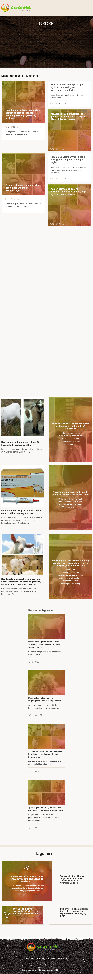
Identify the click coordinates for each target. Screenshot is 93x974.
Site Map (29, 958)
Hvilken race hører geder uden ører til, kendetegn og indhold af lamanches (70, 426)
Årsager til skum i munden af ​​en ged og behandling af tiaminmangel (22, 188)
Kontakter (62, 958)
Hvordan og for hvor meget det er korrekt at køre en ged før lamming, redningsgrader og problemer (23, 114)
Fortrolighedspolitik (46, 958)
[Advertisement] (46, 42)
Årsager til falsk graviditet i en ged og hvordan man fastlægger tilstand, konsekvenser (68, 117)
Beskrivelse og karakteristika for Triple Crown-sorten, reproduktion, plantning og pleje (74, 912)
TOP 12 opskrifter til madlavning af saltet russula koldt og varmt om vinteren (26, 911)
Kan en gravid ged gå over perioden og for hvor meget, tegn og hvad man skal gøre (68, 192)
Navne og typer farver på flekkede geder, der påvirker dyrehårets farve (70, 493)
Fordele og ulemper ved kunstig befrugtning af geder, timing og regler (68, 160)
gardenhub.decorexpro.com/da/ (20, 8)
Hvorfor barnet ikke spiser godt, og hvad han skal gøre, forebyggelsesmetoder (68, 87)
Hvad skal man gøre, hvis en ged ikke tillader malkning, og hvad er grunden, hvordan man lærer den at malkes (21, 582)
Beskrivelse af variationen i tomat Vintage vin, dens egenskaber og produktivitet (27, 879)
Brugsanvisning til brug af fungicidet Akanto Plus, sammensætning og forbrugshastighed (72, 879)
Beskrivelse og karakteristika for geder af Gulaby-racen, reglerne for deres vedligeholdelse (45, 644)
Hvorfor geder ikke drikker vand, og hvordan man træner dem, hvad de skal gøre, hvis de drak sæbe (70, 563)
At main (46, 62)
